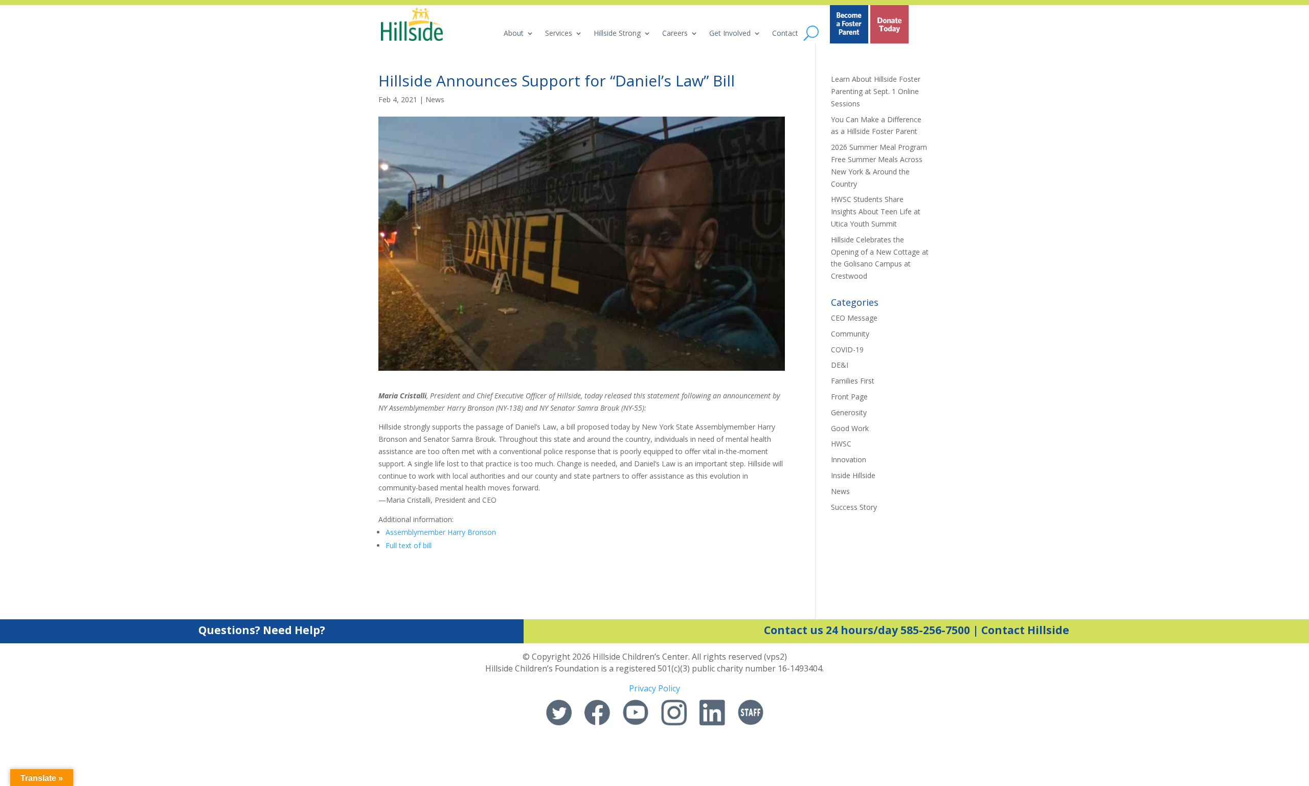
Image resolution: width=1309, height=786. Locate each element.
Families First (852, 381)
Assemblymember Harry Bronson (441, 532)
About (514, 34)
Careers (675, 34)
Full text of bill (409, 545)
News (434, 99)
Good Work (850, 428)
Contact (785, 34)
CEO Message (854, 318)
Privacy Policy (654, 688)
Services (558, 34)
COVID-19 (847, 349)
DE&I (839, 365)
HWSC (841, 443)
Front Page (849, 396)
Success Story (854, 507)
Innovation (848, 459)
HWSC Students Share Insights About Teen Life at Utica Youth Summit (875, 211)
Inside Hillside (853, 475)
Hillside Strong (617, 34)
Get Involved (730, 34)
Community (850, 334)
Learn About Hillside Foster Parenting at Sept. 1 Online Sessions (875, 91)
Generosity (849, 412)
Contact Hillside (1025, 630)
